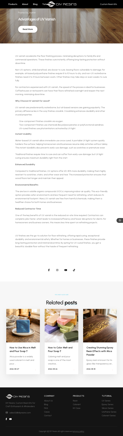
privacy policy (78, 431)
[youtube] (10, 419)
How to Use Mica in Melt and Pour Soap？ (23, 349)
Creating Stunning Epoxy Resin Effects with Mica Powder (99, 351)
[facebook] (6, 419)
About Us (48, 400)
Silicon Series (108, 408)
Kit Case (76, 408)
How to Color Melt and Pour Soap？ (60, 349)
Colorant (77, 404)
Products (12, 4)
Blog (35, 4)
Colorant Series (109, 415)
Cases (47, 412)
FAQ (46, 408)
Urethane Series (109, 412)
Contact (48, 415)
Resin (75, 400)
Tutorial (46, 4)
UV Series (106, 400)
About (25, 4)
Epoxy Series (107, 404)
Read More (28, 29)
